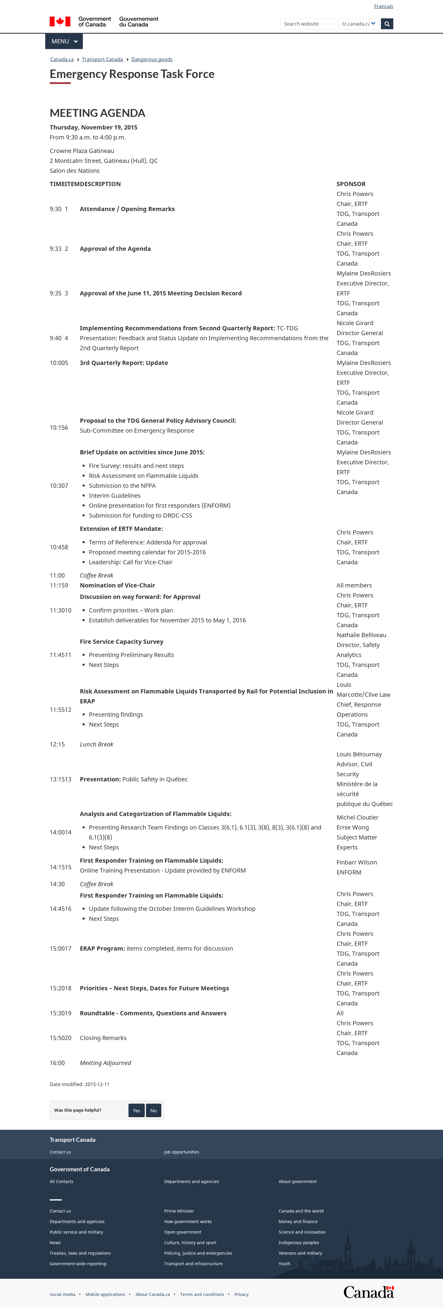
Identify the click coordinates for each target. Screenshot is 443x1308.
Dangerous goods (152, 59)
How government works (188, 1221)
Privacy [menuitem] (241, 1294)
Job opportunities (181, 1152)
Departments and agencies (191, 1181)
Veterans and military (300, 1253)
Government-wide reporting (78, 1263)
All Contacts (62, 1181)
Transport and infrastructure (193, 1263)
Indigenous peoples (299, 1242)
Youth (285, 1263)
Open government (182, 1232)
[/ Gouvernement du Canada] (104, 22)
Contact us (60, 1152)
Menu (61, 41)
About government (298, 1181)
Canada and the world (301, 1211)
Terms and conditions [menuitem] (202, 1294)
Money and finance (298, 1221)
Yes (136, 1110)
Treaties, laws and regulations (80, 1253)
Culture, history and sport (190, 1242)
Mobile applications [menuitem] (105, 1294)
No (153, 1110)
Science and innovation (302, 1232)
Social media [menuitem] (62, 1294)
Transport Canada (102, 59)
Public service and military (76, 1232)
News (55, 1242)
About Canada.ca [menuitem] (153, 1294)
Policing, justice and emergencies (198, 1253)
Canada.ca (62, 59)
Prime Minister (179, 1211)
